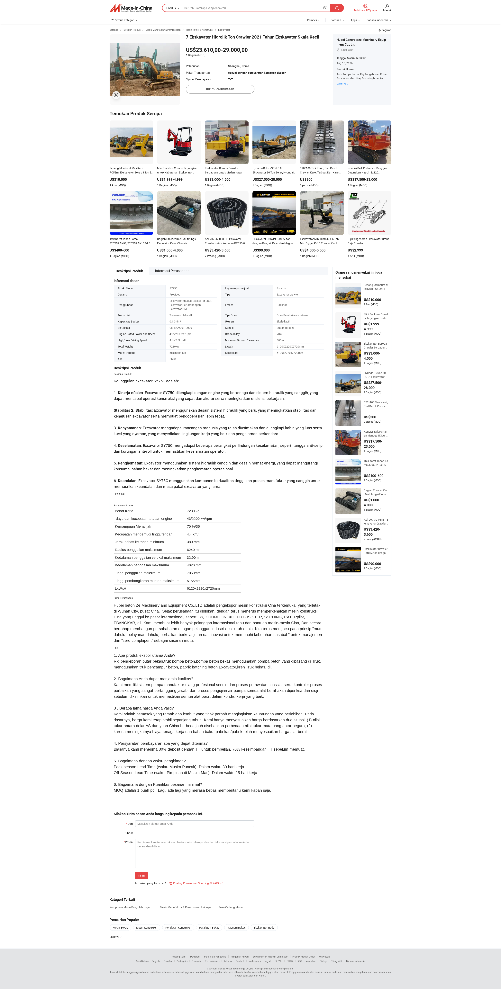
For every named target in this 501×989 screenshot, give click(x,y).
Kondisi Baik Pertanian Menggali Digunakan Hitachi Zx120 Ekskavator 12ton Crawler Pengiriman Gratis (376, 433)
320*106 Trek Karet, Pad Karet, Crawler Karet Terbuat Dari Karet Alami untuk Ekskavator (376, 404)
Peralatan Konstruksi (178, 927)
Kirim (141, 875)
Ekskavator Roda (264, 927)
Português (182, 961)
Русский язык (212, 961)
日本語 (290, 961)
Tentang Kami (178, 956)
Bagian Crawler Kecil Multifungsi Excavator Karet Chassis (376, 492)
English (156, 961)
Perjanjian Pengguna (215, 956)
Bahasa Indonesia (355, 961)
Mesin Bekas (120, 927)
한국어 (278, 961)
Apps (354, 20)
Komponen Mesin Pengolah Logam (131, 907)
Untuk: (129, 833)
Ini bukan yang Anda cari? (151, 883)
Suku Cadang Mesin (231, 907)
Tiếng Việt (336, 961)
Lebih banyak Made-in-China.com (270, 956)
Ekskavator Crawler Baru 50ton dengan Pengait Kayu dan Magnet (376, 551)
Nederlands (255, 961)
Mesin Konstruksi (146, 927)
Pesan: (128, 842)
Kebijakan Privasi (240, 956)
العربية (268, 961)
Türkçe (323, 961)
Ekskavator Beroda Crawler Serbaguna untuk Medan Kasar (376, 345)
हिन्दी (300, 961)
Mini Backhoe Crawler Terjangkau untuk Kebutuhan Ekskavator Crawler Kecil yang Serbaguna (376, 316)
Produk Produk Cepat (303, 956)
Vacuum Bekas (236, 927)
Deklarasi (195, 956)
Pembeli (312, 20)
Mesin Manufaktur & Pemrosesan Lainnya (185, 907)
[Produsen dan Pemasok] (131, 8)
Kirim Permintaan (220, 89)
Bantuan (336, 20)
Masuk (387, 10)
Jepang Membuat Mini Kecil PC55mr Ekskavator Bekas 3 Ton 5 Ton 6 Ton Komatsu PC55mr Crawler (376, 287)
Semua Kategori (124, 20)
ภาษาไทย (311, 961)
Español (168, 961)
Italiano (228, 961)
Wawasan (324, 956)
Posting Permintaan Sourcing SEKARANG (196, 883)
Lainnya (341, 83)
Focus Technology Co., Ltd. (240, 968)
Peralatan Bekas (209, 927)
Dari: (129, 824)
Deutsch (240, 961)
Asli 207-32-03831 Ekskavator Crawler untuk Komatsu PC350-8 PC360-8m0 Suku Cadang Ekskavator (376, 521)
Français (196, 961)
